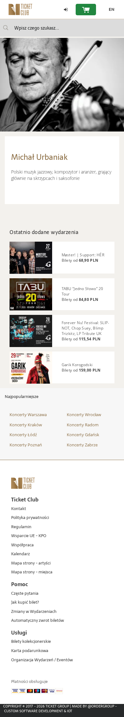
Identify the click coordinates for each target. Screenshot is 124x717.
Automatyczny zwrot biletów (37, 621)
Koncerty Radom (83, 425)
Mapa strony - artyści (31, 563)
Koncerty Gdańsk (83, 434)
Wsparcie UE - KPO (28, 536)
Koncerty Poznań (26, 445)
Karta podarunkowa (29, 651)
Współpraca (22, 545)
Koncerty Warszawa (28, 414)
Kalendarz (20, 554)
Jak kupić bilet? (25, 603)
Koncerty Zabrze (82, 445)
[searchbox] (62, 28)
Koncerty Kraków (26, 425)
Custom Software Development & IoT (38, 711)
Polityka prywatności (30, 518)
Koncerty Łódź (23, 434)
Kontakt (18, 509)
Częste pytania (24, 594)
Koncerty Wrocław (84, 414)
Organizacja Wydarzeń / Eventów (42, 660)
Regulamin (21, 527)
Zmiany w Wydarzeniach (34, 612)
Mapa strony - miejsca (31, 572)
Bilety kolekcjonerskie (31, 642)
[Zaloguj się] (65, 9)
